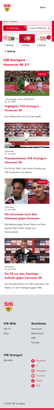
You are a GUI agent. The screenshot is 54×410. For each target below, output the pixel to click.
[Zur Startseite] (7, 11)
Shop (6, 333)
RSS (38, 385)
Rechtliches (38, 324)
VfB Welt (10, 324)
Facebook (41, 360)
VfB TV (7, 328)
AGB (33, 337)
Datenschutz (37, 333)
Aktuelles (8, 360)
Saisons (14, 21)
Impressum (36, 328)
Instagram (41, 370)
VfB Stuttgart (13, 355)
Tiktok (39, 380)
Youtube (40, 375)
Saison (6, 21)
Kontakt (35, 342)
